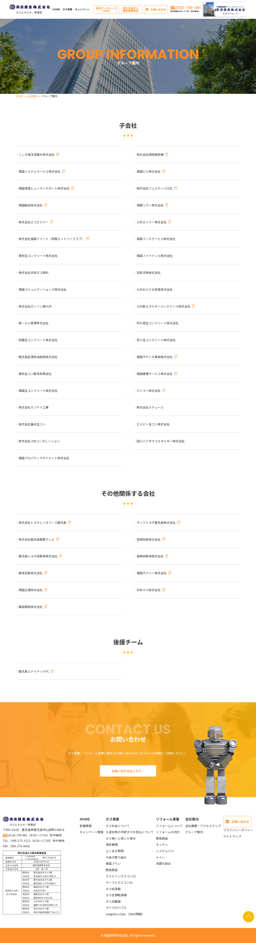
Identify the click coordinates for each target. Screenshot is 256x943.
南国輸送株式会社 (31, 205)
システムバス (165, 851)
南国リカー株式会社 (150, 205)
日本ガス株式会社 (149, 590)
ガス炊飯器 (113, 901)
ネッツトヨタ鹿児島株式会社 (156, 522)
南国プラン (113, 863)
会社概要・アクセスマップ (203, 825)
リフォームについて (169, 825)
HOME (56, 9)
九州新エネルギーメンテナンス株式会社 (163, 306)
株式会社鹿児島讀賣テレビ (37, 539)
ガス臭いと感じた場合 (121, 838)
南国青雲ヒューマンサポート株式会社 (44, 188)
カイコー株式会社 (149, 390)
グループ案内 (194, 832)
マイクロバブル (116, 907)
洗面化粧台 (163, 863)
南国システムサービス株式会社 (40, 171)
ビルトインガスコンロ (121, 876)
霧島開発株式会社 (31, 606)
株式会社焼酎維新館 (150, 154)
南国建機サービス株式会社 (155, 373)
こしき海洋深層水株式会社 (37, 154)
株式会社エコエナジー (34, 222)
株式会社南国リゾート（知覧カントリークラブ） (52, 238)
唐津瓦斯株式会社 (31, 573)
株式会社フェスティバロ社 (154, 188)
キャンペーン (82, 9)
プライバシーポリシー (238, 830)
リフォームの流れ (168, 832)
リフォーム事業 (167, 819)
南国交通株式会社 (31, 590)
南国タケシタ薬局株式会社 (155, 356)
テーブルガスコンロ (119, 882)
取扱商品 (112, 870)
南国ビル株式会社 (149, 171)
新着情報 (86, 825)
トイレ (160, 857)
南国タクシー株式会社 (152, 573)
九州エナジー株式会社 (152, 222)
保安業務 (112, 844)
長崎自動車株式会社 (150, 556)
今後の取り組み (116, 857)
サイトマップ (232, 836)
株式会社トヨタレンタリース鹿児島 (42, 522)
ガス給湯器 (113, 889)
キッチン (162, 844)
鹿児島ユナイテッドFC (34, 671)
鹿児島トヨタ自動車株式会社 (38, 556)
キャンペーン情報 (91, 832)
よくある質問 (115, 851)
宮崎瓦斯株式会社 (149, 539)
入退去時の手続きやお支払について (130, 832)
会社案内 (192, 819)
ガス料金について (118, 825)
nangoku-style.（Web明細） (125, 914)
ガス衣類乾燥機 (116, 895)
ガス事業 (67, 9)
